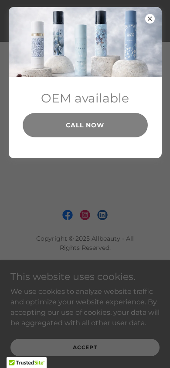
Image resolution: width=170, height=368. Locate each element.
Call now (85, 125)
